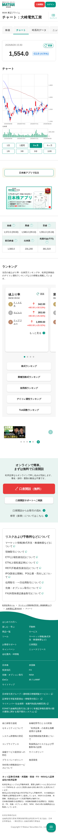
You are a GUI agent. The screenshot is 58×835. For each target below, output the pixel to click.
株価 (7, 30)
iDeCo (5, 679)
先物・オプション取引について (22, 588)
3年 (22, 151)
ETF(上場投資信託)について (20, 557)
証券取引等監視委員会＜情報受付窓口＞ (21, 699)
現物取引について (14, 551)
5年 (35, 151)
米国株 (32, 665)
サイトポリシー (36, 752)
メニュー (51, 829)
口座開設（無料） (31, 488)
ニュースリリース (37, 649)
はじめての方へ (9, 622)
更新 (50, 45)
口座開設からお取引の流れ (27, 510)
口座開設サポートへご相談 (29, 500)
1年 (8, 151)
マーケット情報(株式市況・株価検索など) (40, 638)
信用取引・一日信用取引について (23, 582)
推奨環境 (33, 760)
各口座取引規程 (9, 723)
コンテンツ (53, 18)
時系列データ (39, 30)
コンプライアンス (10, 744)
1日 (8, 145)
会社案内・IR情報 (10, 654)
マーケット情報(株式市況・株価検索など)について (28, 544)
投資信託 (6, 670)
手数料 (32, 627)
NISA (31, 675)
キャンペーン (8, 649)
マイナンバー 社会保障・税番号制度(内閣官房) (24, 703)
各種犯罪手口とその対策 (40, 723)
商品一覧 (6, 631)
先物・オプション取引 (12, 675)
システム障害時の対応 (12, 736)
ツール (5, 636)
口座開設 (39, 4)
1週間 (22, 145)
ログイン (50, 4)
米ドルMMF (34, 679)
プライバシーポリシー (12, 760)
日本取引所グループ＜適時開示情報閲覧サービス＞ (26, 694)
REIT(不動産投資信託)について (22, 568)
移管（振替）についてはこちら (27, 516)
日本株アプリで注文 (29, 172)
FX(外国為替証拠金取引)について (23, 593)
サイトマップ (8, 684)
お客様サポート (9, 644)
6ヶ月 (49, 145)
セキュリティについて (12, 728)
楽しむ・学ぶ (8, 627)
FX (30, 670)
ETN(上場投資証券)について (20, 562)
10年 (49, 151)
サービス (33, 631)
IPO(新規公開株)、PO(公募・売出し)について (28, 575)
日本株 (5, 665)
